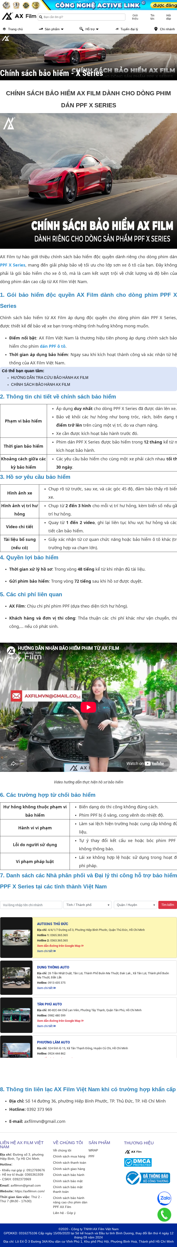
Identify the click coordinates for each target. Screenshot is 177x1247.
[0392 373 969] (164, 1215)
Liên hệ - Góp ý (64, 1213)
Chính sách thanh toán (69, 1162)
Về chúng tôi (62, 1150)
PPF (91, 1156)
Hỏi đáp (168, 17)
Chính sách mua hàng (69, 1156)
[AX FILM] (133, 1151)
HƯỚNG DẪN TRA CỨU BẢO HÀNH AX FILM (49, 378)
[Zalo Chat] (164, 1198)
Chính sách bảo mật (68, 1181)
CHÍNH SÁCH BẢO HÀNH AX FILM (40, 385)
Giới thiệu (135, 17)
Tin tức (152, 17)
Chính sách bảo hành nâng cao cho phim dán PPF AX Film (70, 1202)
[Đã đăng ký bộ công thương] (150, 1178)
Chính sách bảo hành (68, 1175)
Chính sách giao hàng (69, 1169)
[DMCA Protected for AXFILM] (150, 1162)
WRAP (93, 1150)
